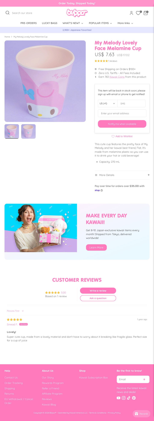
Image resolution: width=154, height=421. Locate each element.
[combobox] (24, 13)
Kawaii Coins (117, 76)
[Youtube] (118, 398)
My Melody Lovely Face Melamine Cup (31, 36)
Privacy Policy (114, 412)
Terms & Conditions (97, 412)
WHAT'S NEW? (72, 23)
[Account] (131, 13)
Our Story (48, 377)
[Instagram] (123, 398)
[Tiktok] (129, 398)
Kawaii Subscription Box (93, 377)
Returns (9, 393)
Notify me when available (122, 123)
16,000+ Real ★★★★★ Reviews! (106, 30)
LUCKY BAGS (49, 23)
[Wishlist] (138, 13)
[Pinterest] (134, 398)
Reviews (47, 399)
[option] (45, 82)
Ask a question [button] (98, 298)
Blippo (52, 412)
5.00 (63, 292)
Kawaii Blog (49, 404)
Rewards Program (53, 382)
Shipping (10, 388)
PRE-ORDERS (28, 23)
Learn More (96, 247)
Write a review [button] (98, 290)
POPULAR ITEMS (99, 23)
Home (7, 36)
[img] (14, 319)
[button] (101, 61)
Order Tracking (14, 382)
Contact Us (11, 377)
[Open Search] (8, 13)
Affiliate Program (52, 393)
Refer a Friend (50, 388)
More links (124, 23)
